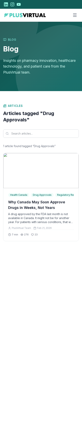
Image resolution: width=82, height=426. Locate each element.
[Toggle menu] (75, 15)
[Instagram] (12, 4)
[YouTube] (18, 4)
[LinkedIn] (6, 4)
